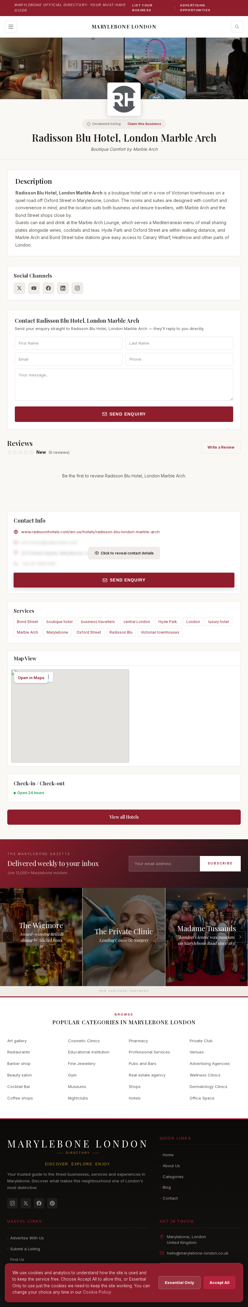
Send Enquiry (127, 414)
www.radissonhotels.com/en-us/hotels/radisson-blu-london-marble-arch (90, 531)
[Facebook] (39, 1203)
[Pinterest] (52, 1203)
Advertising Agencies (210, 1063)
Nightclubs (78, 1098)
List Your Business (142, 8)
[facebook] (48, 288)
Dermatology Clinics (208, 1086)
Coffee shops (20, 1098)
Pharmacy (138, 1040)
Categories (172, 1176)
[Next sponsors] (240, 936)
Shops (135, 1086)
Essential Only (179, 1282)
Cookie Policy (97, 1292)
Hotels (135, 1098)
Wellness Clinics (205, 1075)
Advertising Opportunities (195, 8)
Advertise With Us (25, 1237)
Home (167, 1154)
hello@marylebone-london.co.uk (197, 1253)
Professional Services (149, 1051)
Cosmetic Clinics (84, 1040)
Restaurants (18, 1051)
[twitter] (19, 288)
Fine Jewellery (81, 1063)
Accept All (220, 1282)
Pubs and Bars (142, 1063)
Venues (197, 1051)
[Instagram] (12, 1203)
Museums (77, 1086)
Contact (169, 1198)
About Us (170, 1165)
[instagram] (77, 288)
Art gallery (17, 1040)
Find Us (15, 1259)
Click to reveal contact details (127, 553)
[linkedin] (63, 288)
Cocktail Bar (18, 1086)
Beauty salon (19, 1075)
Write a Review (220, 447)
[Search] (237, 27)
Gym (72, 1075)
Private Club (201, 1040)
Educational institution (88, 1051)
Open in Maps (31, 677)
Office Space (202, 1098)
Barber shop (19, 1063)
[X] (26, 1203)
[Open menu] (11, 27)
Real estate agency (147, 1075)
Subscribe (220, 863)
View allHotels (124, 817)
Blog (165, 1187)
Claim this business (144, 124)
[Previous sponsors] (7, 936)
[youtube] (34, 288)
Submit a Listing (23, 1248)
